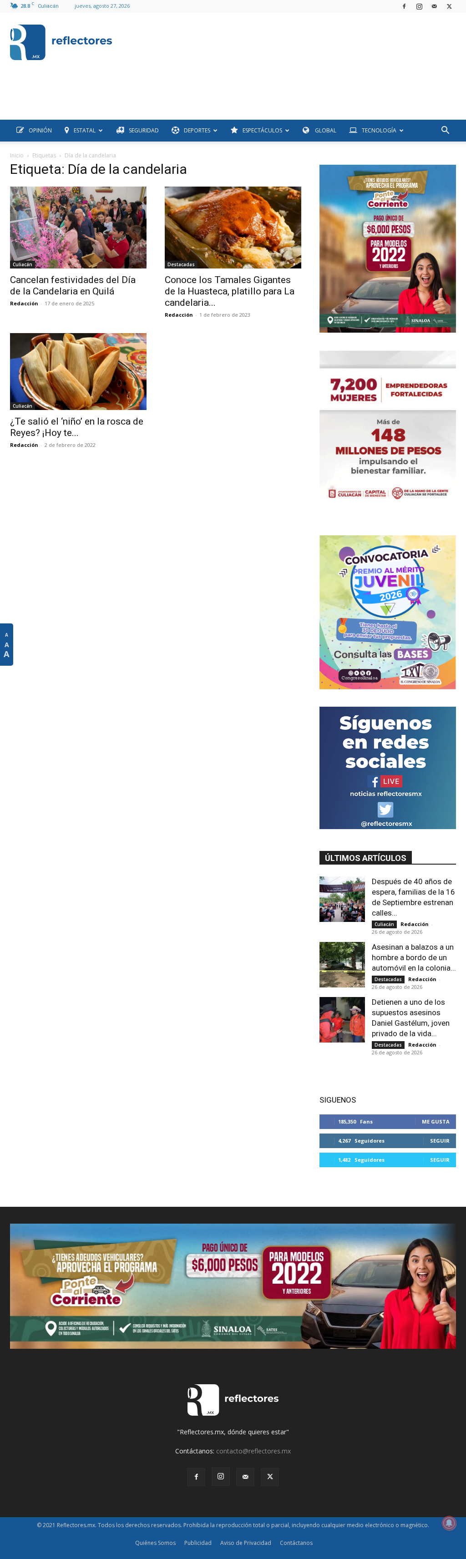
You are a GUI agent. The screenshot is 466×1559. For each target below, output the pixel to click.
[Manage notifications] (449, 1523)
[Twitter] (449, 6)
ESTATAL (85, 130)
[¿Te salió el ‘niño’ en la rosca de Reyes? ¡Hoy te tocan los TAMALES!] (78, 371)
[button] (445, 131)
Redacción (24, 303)
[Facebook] (404, 6)
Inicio (17, 155)
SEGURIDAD (144, 130)
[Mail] (434, 6)
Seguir (440, 1140)
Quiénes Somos (155, 1543)
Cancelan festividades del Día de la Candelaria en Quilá (73, 285)
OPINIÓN (40, 130)
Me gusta (436, 1121)
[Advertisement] (175, 99)
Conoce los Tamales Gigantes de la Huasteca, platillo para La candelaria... (229, 291)
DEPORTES (197, 130)
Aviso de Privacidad (245, 1543)
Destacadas (181, 264)
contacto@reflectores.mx (253, 1451)
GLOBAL (325, 130)
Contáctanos (296, 1543)
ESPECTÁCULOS (262, 130)
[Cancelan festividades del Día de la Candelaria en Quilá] (78, 227)
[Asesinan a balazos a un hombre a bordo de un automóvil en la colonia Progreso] (342, 964)
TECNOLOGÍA (379, 130)
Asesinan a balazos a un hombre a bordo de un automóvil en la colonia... (414, 957)
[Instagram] (419, 6)
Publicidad (198, 1543)
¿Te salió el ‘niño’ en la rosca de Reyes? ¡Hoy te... (76, 427)
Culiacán (22, 264)
